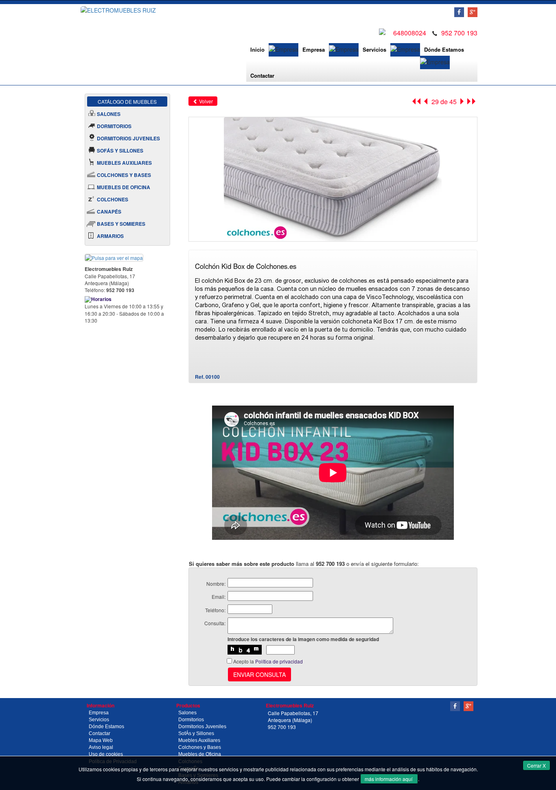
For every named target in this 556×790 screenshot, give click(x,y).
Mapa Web (101, 740)
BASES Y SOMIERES (121, 223)
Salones (187, 713)
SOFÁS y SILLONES (120, 150)
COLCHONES (112, 199)
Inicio (257, 49)
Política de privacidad (279, 661)
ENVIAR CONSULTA (259, 674)
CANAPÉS (109, 211)
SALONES (108, 114)
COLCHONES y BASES (124, 175)
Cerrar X (536, 765)
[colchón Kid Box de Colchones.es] (333, 178)
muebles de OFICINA (123, 187)
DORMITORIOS (114, 126)
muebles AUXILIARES (124, 162)
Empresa (313, 49)
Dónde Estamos (444, 49)
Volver (205, 101)
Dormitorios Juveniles (202, 726)
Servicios (374, 49)
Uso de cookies (106, 754)
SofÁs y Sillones (196, 733)
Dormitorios (191, 719)
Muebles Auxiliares (199, 740)
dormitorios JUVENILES (128, 138)
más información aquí (389, 778)
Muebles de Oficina (199, 754)
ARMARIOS (110, 236)
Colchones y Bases (199, 747)
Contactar (262, 75)
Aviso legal (101, 747)
